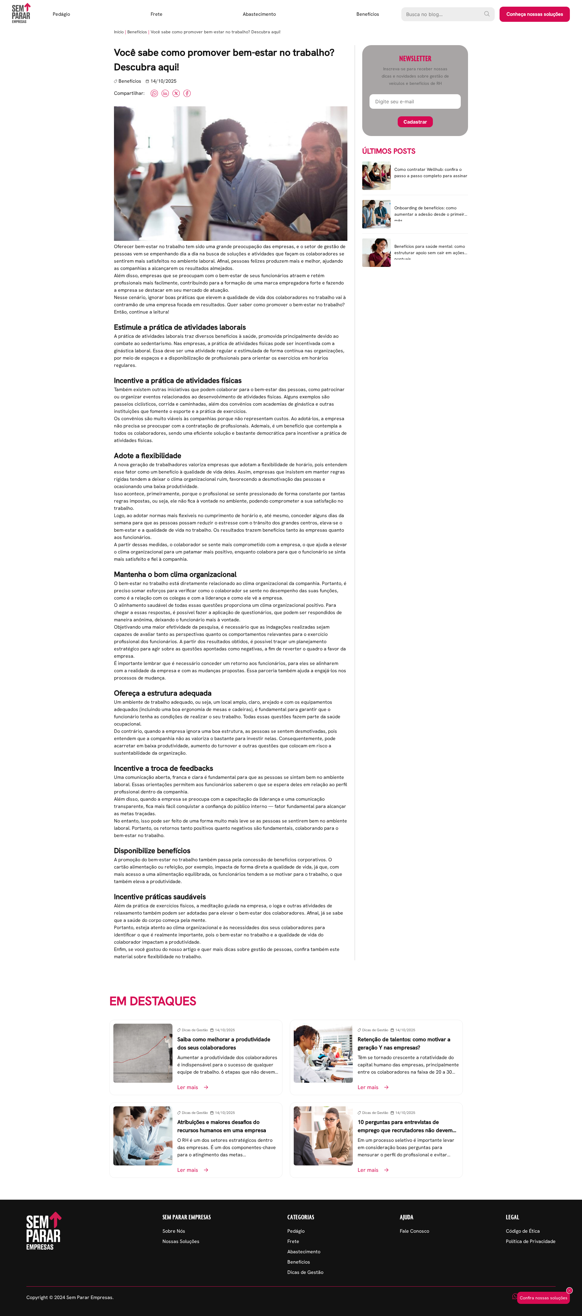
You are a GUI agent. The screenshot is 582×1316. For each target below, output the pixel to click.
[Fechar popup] (569, 1290)
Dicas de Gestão (305, 1272)
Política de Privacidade (531, 1241)
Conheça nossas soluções (535, 14)
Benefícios (367, 14)
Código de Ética (523, 1231)
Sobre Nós (173, 1231)
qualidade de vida (203, 472)
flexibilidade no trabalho (174, 956)
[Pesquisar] (487, 14)
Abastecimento (259, 14)
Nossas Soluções (180, 1241)
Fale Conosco (414, 1231)
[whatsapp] (515, 1297)
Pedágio (61, 14)
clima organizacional (265, 583)
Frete (156, 14)
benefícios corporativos (300, 859)
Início (119, 32)
